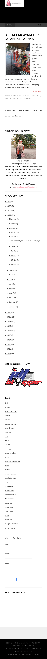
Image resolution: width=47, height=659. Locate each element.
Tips (6, 436)
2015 (9, 335)
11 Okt (13, 246)
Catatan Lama (37, 111)
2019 (9, 317)
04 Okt (13, 265)
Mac (10, 298)
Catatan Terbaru (11, 111)
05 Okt (13, 260)
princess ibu (9, 490)
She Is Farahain (16, 99)
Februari (12, 302)
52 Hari (7, 445)
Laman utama (24, 111)
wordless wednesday (12, 461)
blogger (7, 407)
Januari (12, 307)
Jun (10, 284)
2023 (9, 206)
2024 (9, 201)
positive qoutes (10, 474)
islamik (7, 470)
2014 (9, 340)
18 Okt (13, 237)
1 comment (27, 99)
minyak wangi (10, 528)
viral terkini (9, 486)
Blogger (29, 646)
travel (7, 441)
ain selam (8, 520)
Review (7, 416)
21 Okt (13, 232)
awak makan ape (18, 96)
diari (6, 403)
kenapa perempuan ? (12, 524)
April (11, 293)
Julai (11, 279)
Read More (37, 92)
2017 (9, 326)
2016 (9, 331)
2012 (9, 349)
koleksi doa (9, 511)
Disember (12, 219)
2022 (9, 211)
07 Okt (13, 251)
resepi (7, 457)
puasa (7, 466)
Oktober (12, 228)
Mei (10, 289)
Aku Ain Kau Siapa (31, 643)
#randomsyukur (10, 495)
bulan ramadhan (10, 453)
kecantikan (9, 507)
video (7, 515)
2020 (9, 312)
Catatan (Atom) (17, 116)
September (13, 270)
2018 (9, 322)
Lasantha (27, 651)
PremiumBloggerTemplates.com (23, 654)
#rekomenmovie (10, 499)
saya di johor (9, 428)
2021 (9, 215)
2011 (9, 353)
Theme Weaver (23, 649)
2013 (9, 344)
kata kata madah (11, 478)
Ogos (11, 275)
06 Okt (13, 256)
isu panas (8, 503)
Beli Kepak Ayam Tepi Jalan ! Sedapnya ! (22, 37)
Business (8, 432)
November (13, 224)
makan (7, 420)
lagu (6, 482)
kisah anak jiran (10, 424)
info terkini (8, 449)
